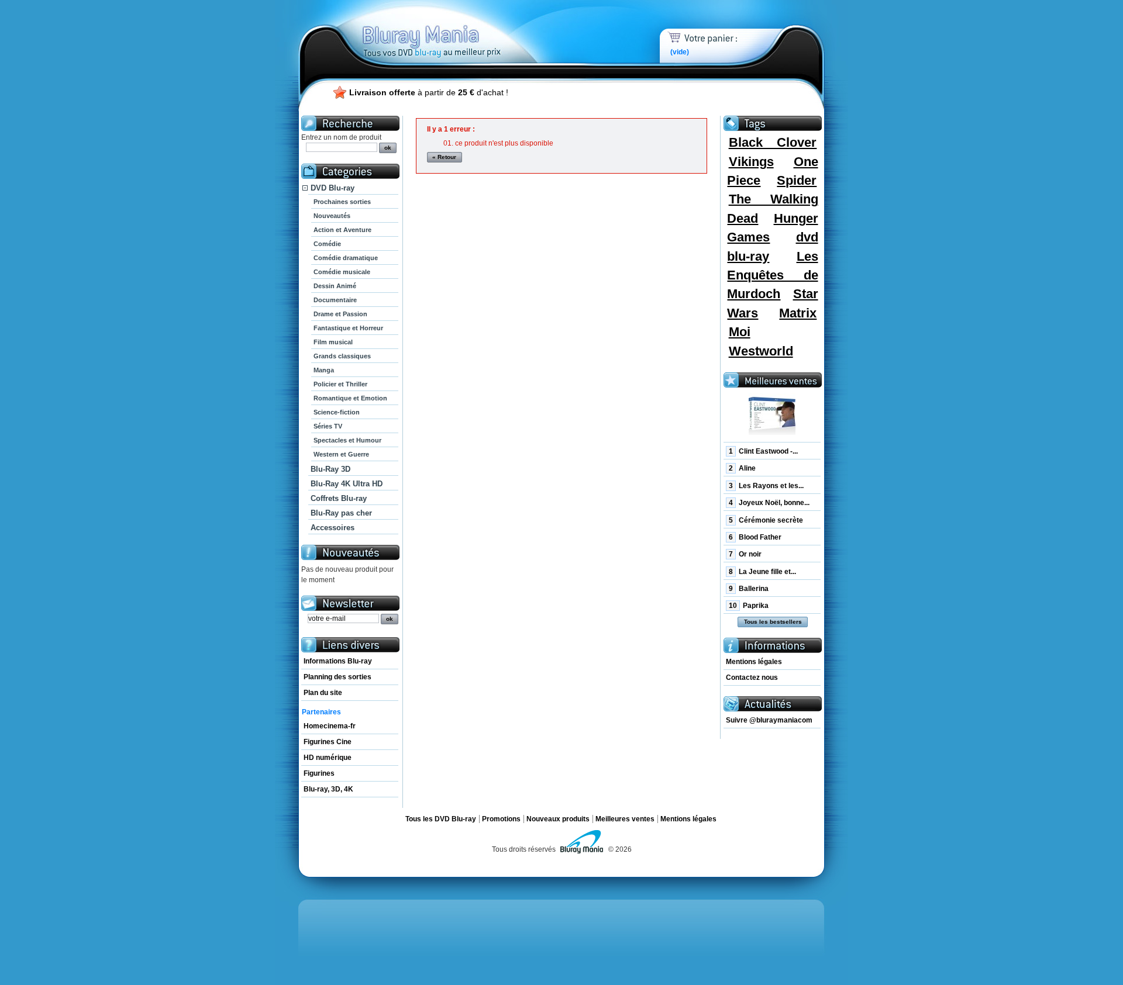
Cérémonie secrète (766, 520)
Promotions (501, 819)
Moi (739, 331)
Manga (324, 370)
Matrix (798, 313)
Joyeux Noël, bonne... (769, 503)
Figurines (319, 773)
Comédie (327, 243)
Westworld (761, 351)
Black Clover (773, 142)
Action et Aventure (342, 229)
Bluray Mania (453, 29)
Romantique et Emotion (350, 398)
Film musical (333, 341)
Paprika (749, 606)
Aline (742, 468)
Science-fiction (337, 412)
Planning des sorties (337, 677)
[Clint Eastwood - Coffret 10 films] (772, 416)
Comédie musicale (342, 271)
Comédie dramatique (346, 257)
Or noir (745, 554)
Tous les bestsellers (773, 621)
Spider (797, 180)
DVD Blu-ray (332, 188)
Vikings (751, 161)
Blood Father (755, 537)
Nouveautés (332, 215)
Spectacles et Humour (347, 440)
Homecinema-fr (330, 726)
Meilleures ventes (624, 819)
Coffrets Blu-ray (339, 498)
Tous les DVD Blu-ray (440, 819)
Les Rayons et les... (766, 486)
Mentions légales (754, 662)
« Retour (444, 157)
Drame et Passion (340, 313)
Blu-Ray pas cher (341, 513)
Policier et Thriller (340, 384)
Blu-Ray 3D (330, 469)
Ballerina (749, 589)
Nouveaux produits (558, 819)
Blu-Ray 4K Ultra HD (347, 483)
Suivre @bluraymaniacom (769, 720)
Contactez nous (752, 677)
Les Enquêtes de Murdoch (772, 275)
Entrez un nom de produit (341, 137)
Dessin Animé (335, 285)
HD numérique (328, 758)
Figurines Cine (328, 742)
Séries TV (328, 426)
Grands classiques (342, 356)
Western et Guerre (341, 454)
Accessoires (332, 527)
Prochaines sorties (342, 201)
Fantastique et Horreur (348, 327)
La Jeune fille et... (762, 572)
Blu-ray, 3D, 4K (328, 789)
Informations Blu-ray (338, 661)
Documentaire (335, 299)
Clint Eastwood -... (763, 451)
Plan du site (323, 693)
